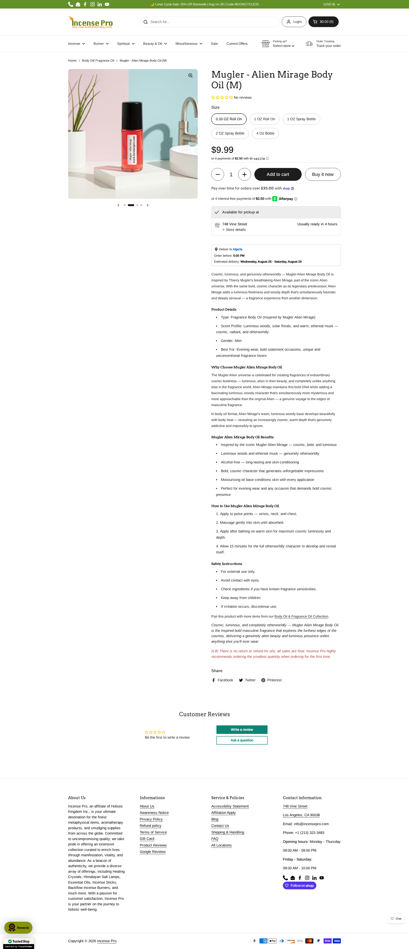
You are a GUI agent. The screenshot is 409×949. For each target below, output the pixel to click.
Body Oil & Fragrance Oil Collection (301, 616)
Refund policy (150, 826)
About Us (147, 806)
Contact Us (220, 826)
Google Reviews (153, 852)
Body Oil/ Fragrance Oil (98, 60)
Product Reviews (153, 845)
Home (72, 60)
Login (297, 21)
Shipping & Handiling (227, 832)
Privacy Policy (151, 819)
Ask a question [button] (242, 740)
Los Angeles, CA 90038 (301, 815)
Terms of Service (153, 832)
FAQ (214, 839)
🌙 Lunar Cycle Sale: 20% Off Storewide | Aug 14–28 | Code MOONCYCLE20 (204, 4)
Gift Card (147, 839)
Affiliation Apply (223, 813)
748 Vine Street (295, 806)
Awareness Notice (154, 813)
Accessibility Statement (230, 806)
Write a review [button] (242, 729)
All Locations (221, 845)
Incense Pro (106, 941)
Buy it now (323, 174)
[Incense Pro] (90, 22)
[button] (323, 21)
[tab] (234, 230)
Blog (214, 819)
